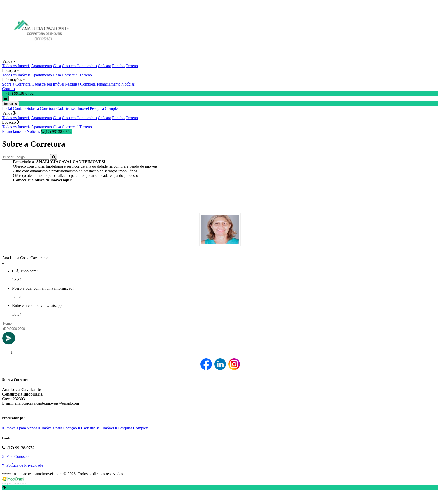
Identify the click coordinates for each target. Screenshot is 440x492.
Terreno (132, 66)
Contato (8, 89)
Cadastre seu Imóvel (48, 84)
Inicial (7, 108)
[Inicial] (39, 56)
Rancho (118, 66)
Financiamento (108, 84)
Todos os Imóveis (16, 66)
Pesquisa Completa (80, 84)
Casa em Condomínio (79, 66)
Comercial (70, 75)
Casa (57, 66)
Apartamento (41, 66)
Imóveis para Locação (58, 428)
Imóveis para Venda (20, 428)
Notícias (128, 84)
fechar (9, 104)
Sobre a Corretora (16, 84)
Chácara (104, 66)
